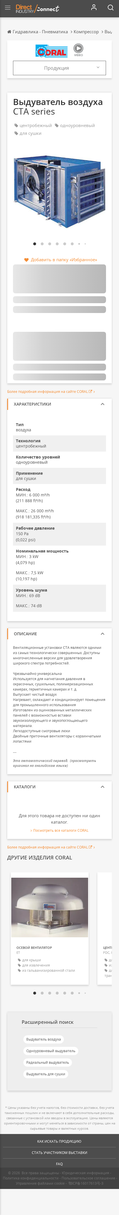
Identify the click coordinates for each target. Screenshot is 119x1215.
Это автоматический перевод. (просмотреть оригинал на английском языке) (54, 763)
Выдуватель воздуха (43, 1039)
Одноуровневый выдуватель (50, 1050)
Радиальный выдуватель (47, 1062)
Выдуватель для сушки (45, 1074)
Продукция (56, 68)
